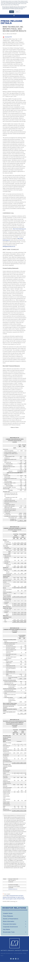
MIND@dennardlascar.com (9, 246)
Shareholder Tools (9, 932)
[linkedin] (16, 959)
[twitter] (13, 959)
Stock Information (8, 921)
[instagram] (18, 959)
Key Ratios (6, 929)
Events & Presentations (10, 918)
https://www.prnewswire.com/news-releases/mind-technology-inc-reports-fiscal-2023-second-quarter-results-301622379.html (14, 897)
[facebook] (11, 959)
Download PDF (8, 37)
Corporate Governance (10, 927)
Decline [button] (17, 11)
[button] (14, 15)
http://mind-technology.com (19, 229)
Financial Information (9, 924)
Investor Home (7, 913)
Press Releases (8, 916)
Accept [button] (11, 11)
